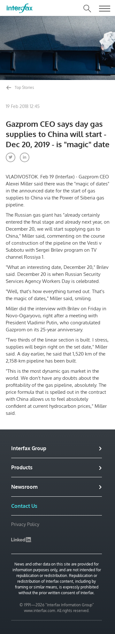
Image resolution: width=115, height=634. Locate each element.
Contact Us (24, 506)
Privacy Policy (25, 524)
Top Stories (24, 87)
